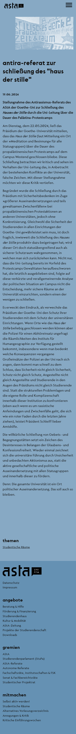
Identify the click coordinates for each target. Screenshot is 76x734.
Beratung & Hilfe (13, 606)
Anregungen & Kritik (16, 715)
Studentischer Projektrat (19, 682)
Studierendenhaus (15, 616)
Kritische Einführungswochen (22, 720)
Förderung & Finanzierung (19, 611)
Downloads (10, 635)
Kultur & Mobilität (14, 620)
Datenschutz (11, 583)
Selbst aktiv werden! (16, 701)
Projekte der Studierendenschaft (24, 630)
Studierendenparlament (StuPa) (24, 658)
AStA (6, 654)
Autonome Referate (16, 668)
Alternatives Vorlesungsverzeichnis (26, 711)
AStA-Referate (12, 663)
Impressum (10, 587)
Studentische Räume (16, 547)
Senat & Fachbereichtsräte (20, 677)
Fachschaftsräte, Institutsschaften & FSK (29, 673)
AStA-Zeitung (12, 625)
